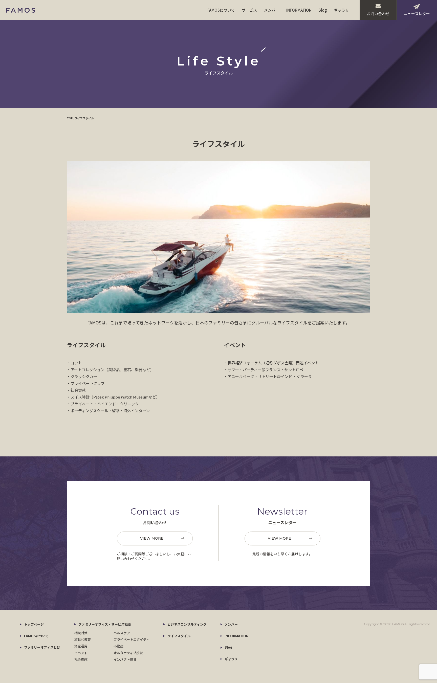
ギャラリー (343, 10)
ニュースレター (417, 13)
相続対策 (81, 632)
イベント (81, 652)
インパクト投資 (125, 659)
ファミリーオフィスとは (42, 647)
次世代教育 (82, 639)
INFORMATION (299, 10)
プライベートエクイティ (131, 639)
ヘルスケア (122, 632)
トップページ (34, 624)
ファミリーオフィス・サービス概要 (104, 624)
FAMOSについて (221, 10)
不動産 (118, 646)
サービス (249, 10)
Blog (322, 10)
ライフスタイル (178, 636)
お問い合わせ (378, 13)
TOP (70, 118)
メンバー (271, 10)
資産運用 (81, 646)
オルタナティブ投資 (128, 652)
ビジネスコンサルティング (187, 624)
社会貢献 (81, 659)
